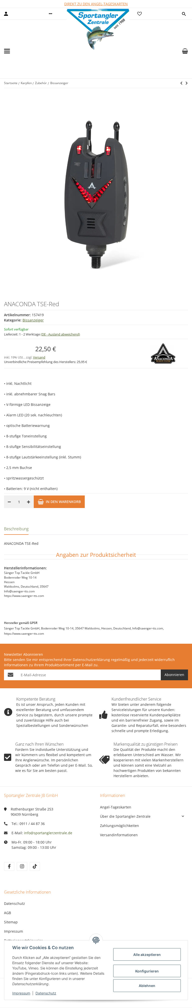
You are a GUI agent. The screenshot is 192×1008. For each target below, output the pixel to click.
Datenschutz (14, 903)
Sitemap (11, 922)
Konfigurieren (147, 971)
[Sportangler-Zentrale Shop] (98, 51)
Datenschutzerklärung (91, 659)
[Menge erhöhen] (28, 501)
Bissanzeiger (33, 320)
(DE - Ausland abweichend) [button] (60, 334)
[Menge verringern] (9, 501)
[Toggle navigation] (7, 51)
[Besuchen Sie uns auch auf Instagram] (22, 866)
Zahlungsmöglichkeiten (119, 825)
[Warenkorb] (185, 51)
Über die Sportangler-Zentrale (125, 816)
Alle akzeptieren (147, 954)
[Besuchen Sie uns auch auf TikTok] (35, 866)
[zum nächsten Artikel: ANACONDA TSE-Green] (181, 83)
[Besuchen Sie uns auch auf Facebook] (9, 866)
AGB (7, 912)
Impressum (13, 931)
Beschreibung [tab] (16, 529)
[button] (50, 13)
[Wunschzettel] (139, 14)
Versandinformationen (119, 834)
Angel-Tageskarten (115, 807)
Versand (39, 357)
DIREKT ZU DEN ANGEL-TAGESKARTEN (96, 4)
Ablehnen (147, 985)
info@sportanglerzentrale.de (48, 832)
